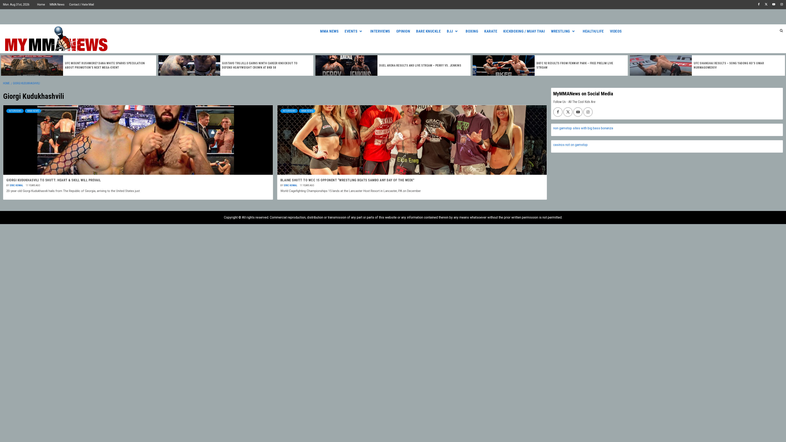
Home (41, 4)
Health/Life (593, 31)
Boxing (472, 31)
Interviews (380, 31)
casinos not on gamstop (570, 145)
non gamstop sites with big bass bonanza (583, 128)
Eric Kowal (17, 185)
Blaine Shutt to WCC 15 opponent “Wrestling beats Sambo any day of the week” (347, 180)
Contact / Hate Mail (81, 4)
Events (351, 31)
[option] (78, 65)
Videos (616, 31)
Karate (490, 31)
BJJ (450, 31)
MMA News (57, 4)
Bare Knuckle (428, 31)
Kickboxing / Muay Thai (524, 31)
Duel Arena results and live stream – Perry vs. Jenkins (420, 65)
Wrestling (560, 31)
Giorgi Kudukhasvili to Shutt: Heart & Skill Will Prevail (53, 180)
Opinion (403, 31)
